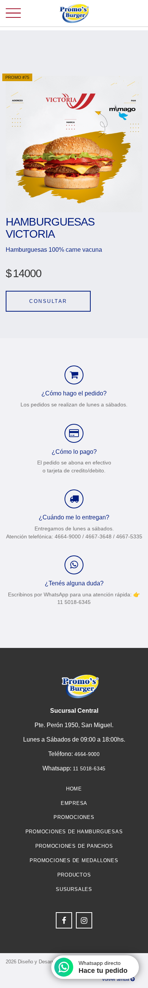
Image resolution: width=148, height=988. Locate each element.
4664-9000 (87, 754)
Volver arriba (116, 979)
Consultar (48, 301)
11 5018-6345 (89, 769)
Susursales (74, 889)
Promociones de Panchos (74, 846)
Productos (74, 875)
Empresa (74, 803)
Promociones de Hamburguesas (74, 831)
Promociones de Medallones (74, 860)
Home (74, 789)
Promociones (74, 817)
